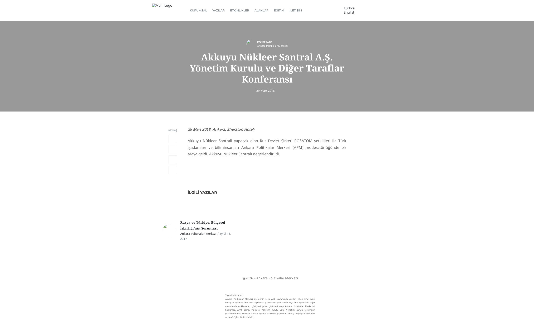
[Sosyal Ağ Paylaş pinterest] (173, 170)
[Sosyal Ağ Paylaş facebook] (173, 139)
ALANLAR (261, 10)
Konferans (265, 42)
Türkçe (349, 8)
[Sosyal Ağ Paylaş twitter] (173, 149)
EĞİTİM (279, 10)
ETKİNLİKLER (239, 10)
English (349, 12)
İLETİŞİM (296, 10)
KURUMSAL (198, 10)
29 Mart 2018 (265, 91)
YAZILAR (218, 10)
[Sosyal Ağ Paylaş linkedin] (173, 159)
